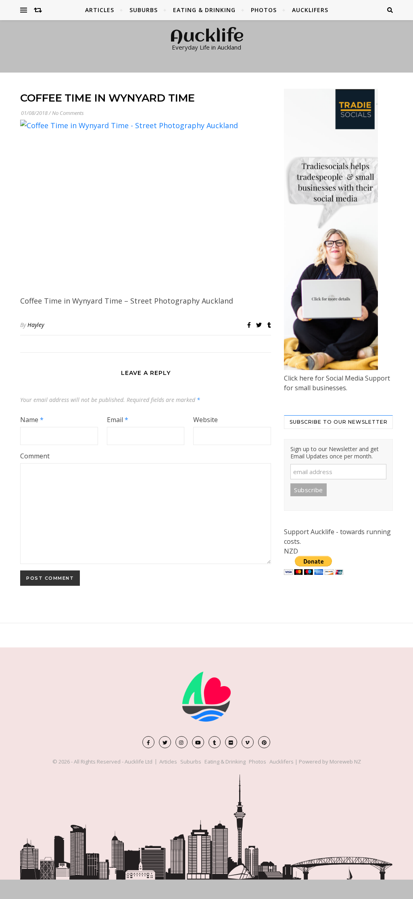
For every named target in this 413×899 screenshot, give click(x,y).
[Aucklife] (206, 697)
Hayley (35, 325)
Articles (99, 10)
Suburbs (143, 10)
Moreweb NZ (345, 761)
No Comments (68, 113)
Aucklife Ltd (138, 761)
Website (205, 419)
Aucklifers (310, 10)
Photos (264, 10)
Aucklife (207, 37)
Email (117, 419)
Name (32, 419)
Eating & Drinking (204, 10)
